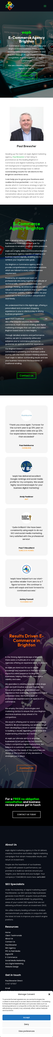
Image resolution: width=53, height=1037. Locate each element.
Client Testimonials (13, 935)
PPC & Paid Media (12, 951)
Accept (26, 1017)
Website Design (12, 966)
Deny (26, 1024)
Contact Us (26, 75)
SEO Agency (10, 948)
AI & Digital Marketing (14, 963)
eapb (26, 32)
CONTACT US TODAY (26, 814)
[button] (49, 994)
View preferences (26, 1031)
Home (7, 932)
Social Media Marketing (15, 960)
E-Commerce (11, 957)
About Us (9, 938)
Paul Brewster (18, 157)
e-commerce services (34, 319)
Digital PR (9, 954)
